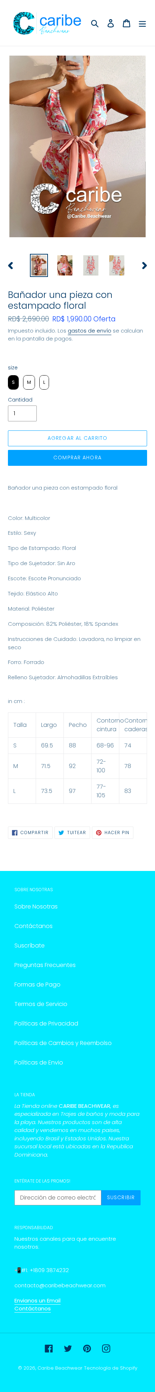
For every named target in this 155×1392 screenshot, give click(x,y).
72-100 (101, 766)
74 (127, 745)
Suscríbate (29, 945)
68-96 (105, 745)
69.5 (47, 745)
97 (72, 791)
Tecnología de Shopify (110, 1368)
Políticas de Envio (38, 1062)
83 (127, 791)
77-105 (101, 790)
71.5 (45, 766)
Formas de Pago (37, 984)
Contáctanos (33, 926)
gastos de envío (89, 330)
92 (72, 766)
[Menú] (142, 23)
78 (127, 766)
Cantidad (20, 399)
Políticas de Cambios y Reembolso (63, 1043)
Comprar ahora (77, 457)
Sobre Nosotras (36, 906)
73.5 (46, 791)
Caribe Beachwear (60, 1368)
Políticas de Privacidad (46, 1023)
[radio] (13, 382)
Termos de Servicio (40, 1004)
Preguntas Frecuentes (45, 965)
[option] (39, 265)
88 (72, 745)
